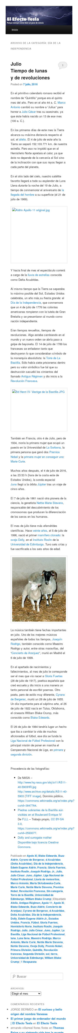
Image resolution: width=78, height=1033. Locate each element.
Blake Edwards (40, 717)
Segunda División (33, 954)
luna (13, 938)
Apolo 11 (47, 903)
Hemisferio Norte (21, 926)
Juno (14, 484)
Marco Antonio (20, 883)
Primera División (21, 950)
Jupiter (56, 930)
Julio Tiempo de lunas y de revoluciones (30, 70)
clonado (55, 535)
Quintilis (37, 950)
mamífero (44, 535)
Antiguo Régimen (32, 376)
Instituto (38, 540)
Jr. (53, 871)
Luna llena (23, 938)
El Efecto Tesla (47, 1023)
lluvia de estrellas (39, 275)
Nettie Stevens (20, 946)
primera (58, 750)
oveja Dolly (17, 540)
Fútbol (35, 922)
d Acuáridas (56, 911)
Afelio (14, 903)
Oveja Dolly (37, 946)
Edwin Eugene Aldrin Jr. (32, 918)
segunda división (21, 754)
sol (47, 954)
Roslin (48, 540)
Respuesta (29, 962)
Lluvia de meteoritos (46, 879)
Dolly (14, 918)
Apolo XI (32, 856)
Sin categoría (55, 891)
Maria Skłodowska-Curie (45, 883)
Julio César (29, 112)
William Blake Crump (38, 899)
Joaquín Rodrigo (40, 871)
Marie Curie (18, 461)
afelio (22, 139)
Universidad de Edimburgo (27, 544)
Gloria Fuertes (54, 676)
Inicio (15, 29)
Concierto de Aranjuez (25, 653)
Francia (42, 867)
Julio (59, 871)
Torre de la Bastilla (22, 895)
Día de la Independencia (26, 302)
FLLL (25, 819)
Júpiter (41, 484)
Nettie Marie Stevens (50, 503)
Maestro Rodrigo (41, 938)
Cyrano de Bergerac (31, 860)
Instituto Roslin (20, 871)
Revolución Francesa (24, 381)
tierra (54, 954)
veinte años (40, 530)
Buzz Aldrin (38, 907)
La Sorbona (53, 447)
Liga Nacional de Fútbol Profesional (33, 740)
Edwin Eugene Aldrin (23, 867)
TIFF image (33, 796)
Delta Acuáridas (21, 915)
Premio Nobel (54, 946)
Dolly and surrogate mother (35, 837)
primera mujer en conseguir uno (43, 457)
